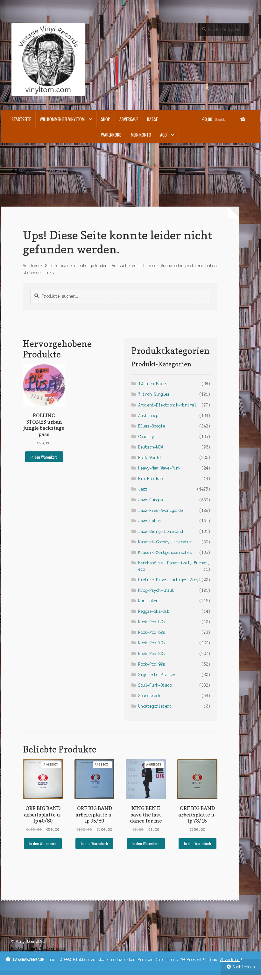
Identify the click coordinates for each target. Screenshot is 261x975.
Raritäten (148, 601)
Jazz (142, 489)
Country (146, 437)
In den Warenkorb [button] (44, 457)
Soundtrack (149, 696)
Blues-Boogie (151, 426)
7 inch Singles (154, 394)
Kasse (152, 119)
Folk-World (149, 458)
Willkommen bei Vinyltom (62, 119)
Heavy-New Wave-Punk (159, 468)
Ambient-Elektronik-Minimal (167, 405)
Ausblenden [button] (244, 967)
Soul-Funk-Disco (155, 685)
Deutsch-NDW (150, 447)
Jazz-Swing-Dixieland (160, 531)
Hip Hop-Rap (150, 479)
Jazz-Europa (150, 500)
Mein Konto (141, 134)
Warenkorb (111, 134)
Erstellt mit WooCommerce (38, 948)
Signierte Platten (157, 675)
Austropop (148, 415)
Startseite (21, 119)
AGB (163, 134)
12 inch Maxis (152, 384)
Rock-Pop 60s (151, 632)
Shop (105, 119)
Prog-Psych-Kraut (156, 590)
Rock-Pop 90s (151, 664)
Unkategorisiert (155, 706)
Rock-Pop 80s (151, 654)
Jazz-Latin (149, 521)
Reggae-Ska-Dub (154, 611)
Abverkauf (230, 959)
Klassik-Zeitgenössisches (165, 552)
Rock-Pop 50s (151, 622)
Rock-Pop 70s (151, 643)
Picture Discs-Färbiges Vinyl (169, 580)
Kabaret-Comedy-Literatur (165, 542)
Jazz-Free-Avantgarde (160, 510)
